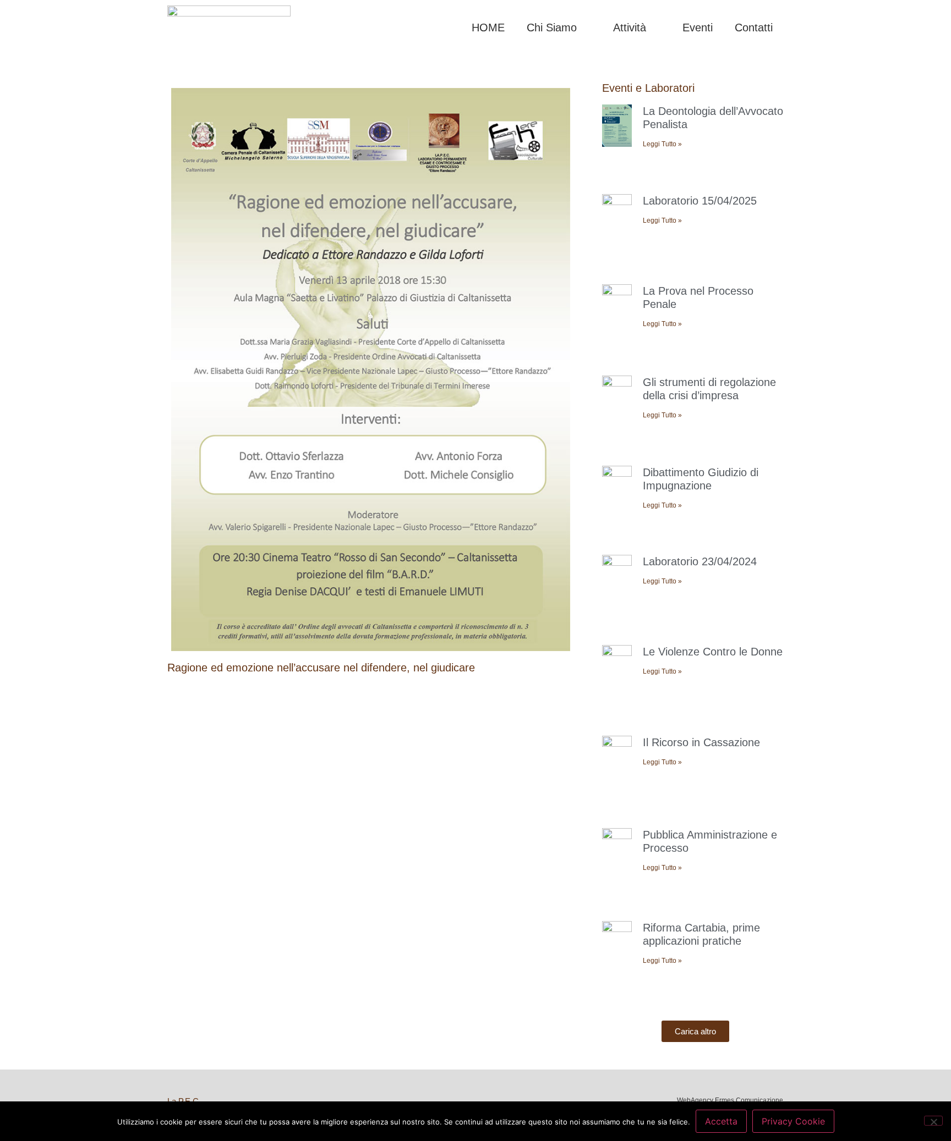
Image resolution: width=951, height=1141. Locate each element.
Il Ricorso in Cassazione (701, 742)
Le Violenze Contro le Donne (713, 652)
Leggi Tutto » (662, 144)
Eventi (697, 27)
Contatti (754, 27)
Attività (629, 27)
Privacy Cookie (793, 1121)
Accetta (721, 1121)
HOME (488, 27)
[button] (695, 1031)
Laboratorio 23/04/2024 (700, 561)
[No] (933, 1121)
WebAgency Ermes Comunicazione (730, 1100)
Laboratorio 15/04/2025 (700, 201)
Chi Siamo (552, 27)
